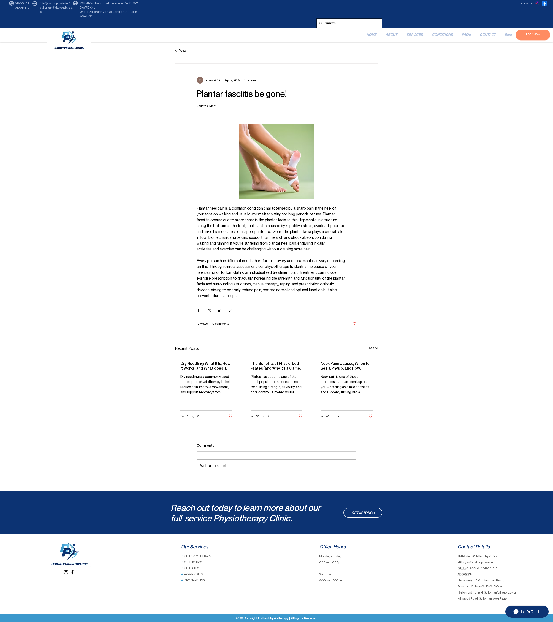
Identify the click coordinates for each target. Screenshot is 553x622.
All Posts (180, 50)
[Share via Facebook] (199, 310)
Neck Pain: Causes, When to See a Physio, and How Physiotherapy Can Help (345, 365)
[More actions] (353, 80)
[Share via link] (230, 310)
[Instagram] (537, 3)
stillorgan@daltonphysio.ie (475, 562)
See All (373, 348)
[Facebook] (544, 3)
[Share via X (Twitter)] (209, 310)
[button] (414, 34)
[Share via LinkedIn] (220, 310)
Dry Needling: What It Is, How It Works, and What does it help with (205, 365)
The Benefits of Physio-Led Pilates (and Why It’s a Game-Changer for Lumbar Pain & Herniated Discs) (276, 365)
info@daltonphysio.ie (481, 556)
